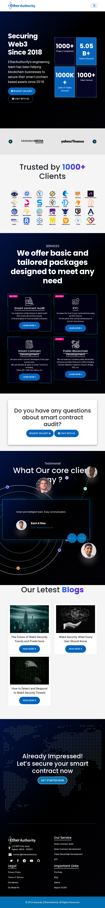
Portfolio (58, 872)
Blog (56, 877)
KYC (56, 859)
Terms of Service (16, 877)
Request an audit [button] (22, 91)
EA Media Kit (13, 887)
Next (95, 141)
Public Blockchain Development (68, 854)
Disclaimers (13, 882)
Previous (11, 141)
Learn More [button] (29, 325)
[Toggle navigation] (94, 6)
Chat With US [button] (21, 99)
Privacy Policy (14, 872)
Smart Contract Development (67, 849)
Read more (29, 649)
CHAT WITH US (67, 433)
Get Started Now (52, 780)
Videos (57, 882)
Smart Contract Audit (63, 844)
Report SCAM (60, 887)
